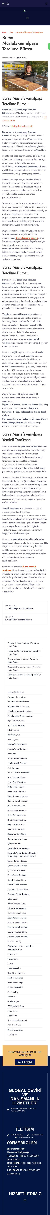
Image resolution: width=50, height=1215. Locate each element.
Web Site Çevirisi (14, 1025)
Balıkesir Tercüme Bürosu (18, 796)
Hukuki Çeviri (13, 959)
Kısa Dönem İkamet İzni (17, 973)
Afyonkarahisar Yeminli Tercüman (20, 716)
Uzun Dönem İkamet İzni (17, 1020)
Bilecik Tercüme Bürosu (17, 805)
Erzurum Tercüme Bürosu (17, 932)
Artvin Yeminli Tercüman (17, 782)
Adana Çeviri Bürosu (16, 692)
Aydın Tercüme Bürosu (16, 787)
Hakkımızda (12, 954)
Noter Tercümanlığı (15, 982)
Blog (11, 32)
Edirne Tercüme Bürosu (17, 903)
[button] (28, 18)
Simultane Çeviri (14, 1001)
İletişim (10, 963)
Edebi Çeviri (12, 899)
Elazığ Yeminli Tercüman (17, 918)
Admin (11, 58)
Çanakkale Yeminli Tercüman (18, 848)
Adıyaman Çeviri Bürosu (17, 697)
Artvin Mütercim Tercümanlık (19, 772)
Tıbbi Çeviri (12, 1015)
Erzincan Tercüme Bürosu (18, 922)
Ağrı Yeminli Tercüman (16, 725)
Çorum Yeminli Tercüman (17, 875)
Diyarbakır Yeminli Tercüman (18, 894)
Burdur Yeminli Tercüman (17, 839)
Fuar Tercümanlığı (15, 941)
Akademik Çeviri (14, 734)
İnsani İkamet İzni (14, 968)
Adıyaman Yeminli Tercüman (18, 706)
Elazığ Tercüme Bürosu (17, 913)
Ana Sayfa (12, 753)
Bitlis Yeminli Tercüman (16, 829)
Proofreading (13, 992)
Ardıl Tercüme (13, 768)
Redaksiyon (12, 996)
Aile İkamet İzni (14, 730)
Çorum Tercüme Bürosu (17, 870)
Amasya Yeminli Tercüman (17, 749)
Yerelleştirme (12, 1034)
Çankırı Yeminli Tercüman (17, 865)
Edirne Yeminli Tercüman (17, 908)
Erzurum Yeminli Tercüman (18, 936)
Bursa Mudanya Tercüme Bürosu (19, 607)
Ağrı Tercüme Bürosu (16, 720)
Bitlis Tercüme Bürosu (16, 824)
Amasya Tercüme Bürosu (17, 744)
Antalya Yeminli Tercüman (17, 763)
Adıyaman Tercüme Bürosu (18, 701)
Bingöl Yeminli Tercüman (17, 820)
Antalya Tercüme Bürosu (17, 758)
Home (4, 32)
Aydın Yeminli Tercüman (17, 791)
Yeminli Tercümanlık (15, 1030)
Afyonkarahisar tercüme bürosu (20, 711)
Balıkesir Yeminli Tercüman (18, 801)
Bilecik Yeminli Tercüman (17, 810)
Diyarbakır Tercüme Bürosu (18, 889)
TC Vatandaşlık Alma (16, 1006)
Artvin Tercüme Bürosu (16, 777)
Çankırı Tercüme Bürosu (17, 861)
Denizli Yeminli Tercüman (17, 884)
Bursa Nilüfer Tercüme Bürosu (18, 618)
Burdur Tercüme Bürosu (17, 834)
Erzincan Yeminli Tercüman (18, 927)
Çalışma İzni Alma (15, 843)
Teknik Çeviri (12, 1011)
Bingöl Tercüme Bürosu (17, 815)
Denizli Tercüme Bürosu (17, 880)
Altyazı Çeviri (13, 739)
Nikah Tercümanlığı (15, 978)
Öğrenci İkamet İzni (15, 987)
